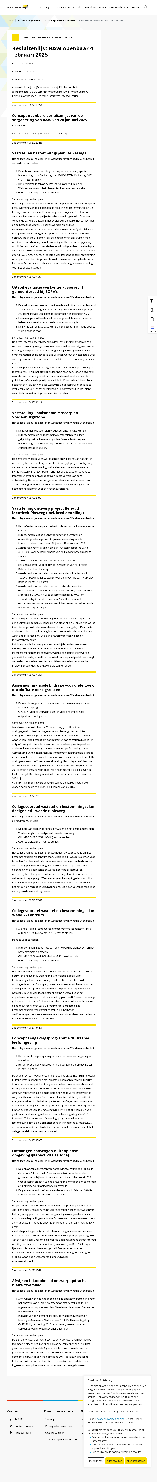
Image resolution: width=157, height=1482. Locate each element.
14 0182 (19, 1419)
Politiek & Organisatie (96, 7)
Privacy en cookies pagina (109, 1419)
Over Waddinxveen (118, 7)
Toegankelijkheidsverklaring (61, 1439)
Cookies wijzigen (54, 1432)
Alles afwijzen (114, 1460)
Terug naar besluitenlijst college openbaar (47, 37)
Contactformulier (24, 1426)
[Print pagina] (152, 319)
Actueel (76, 7)
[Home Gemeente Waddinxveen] (18, 7)
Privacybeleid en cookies (59, 1426)
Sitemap (50, 1419)
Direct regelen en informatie (53, 7)
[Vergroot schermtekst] (152, 301)
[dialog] (117, 1421)
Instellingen (96, 1460)
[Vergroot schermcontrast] (152, 310)
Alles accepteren (136, 1460)
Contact (135, 7)
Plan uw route (23, 1432)
